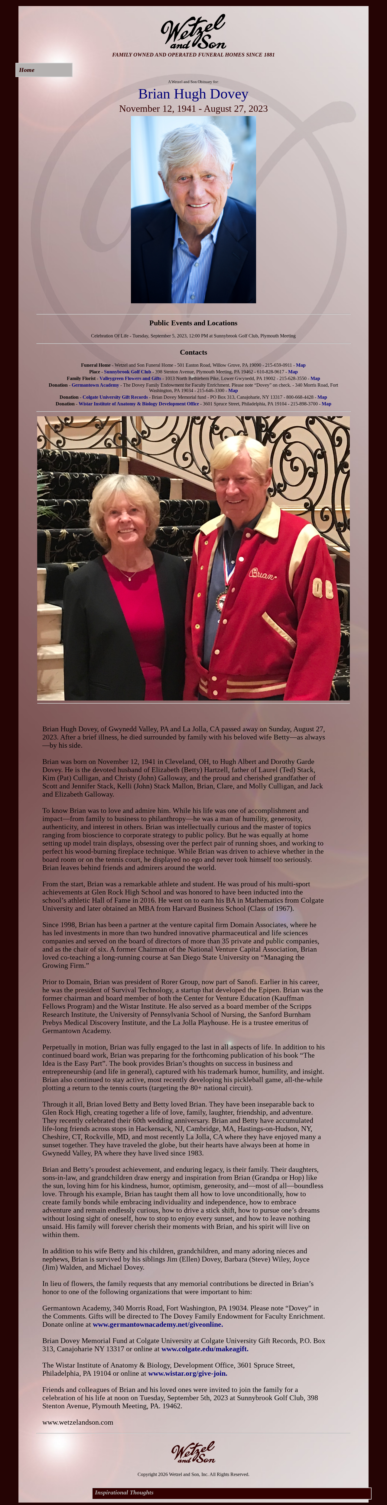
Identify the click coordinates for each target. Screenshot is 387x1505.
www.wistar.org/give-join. (187, 1373)
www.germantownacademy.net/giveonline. (158, 1324)
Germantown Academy (95, 385)
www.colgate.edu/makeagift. (205, 1349)
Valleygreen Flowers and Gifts (130, 378)
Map (301, 365)
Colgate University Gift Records (115, 397)
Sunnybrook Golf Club (127, 371)
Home (26, 69)
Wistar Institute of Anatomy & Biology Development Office (139, 403)
